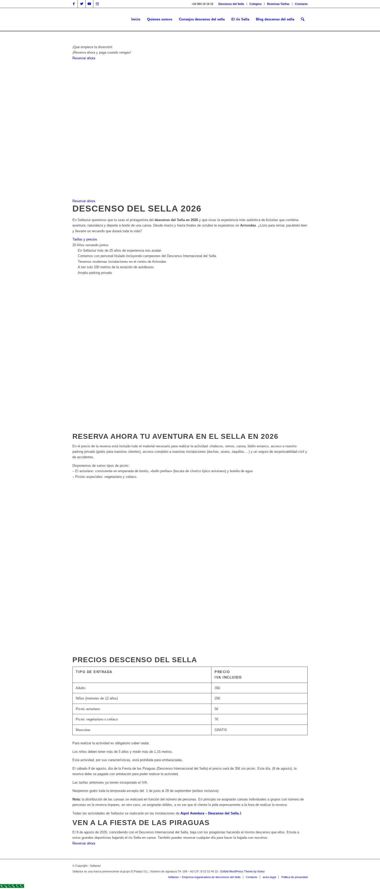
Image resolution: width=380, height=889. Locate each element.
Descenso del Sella (231, 3)
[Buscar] (303, 19)
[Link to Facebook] (74, 4)
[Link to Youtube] (89, 4)
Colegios (255, 3)
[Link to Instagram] (97, 4)
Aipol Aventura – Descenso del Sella (209, 813)
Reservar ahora (83, 843)
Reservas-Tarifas (278, 3)
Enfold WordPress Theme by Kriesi (242, 871)
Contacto (301, 3)
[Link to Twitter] (81, 4)
